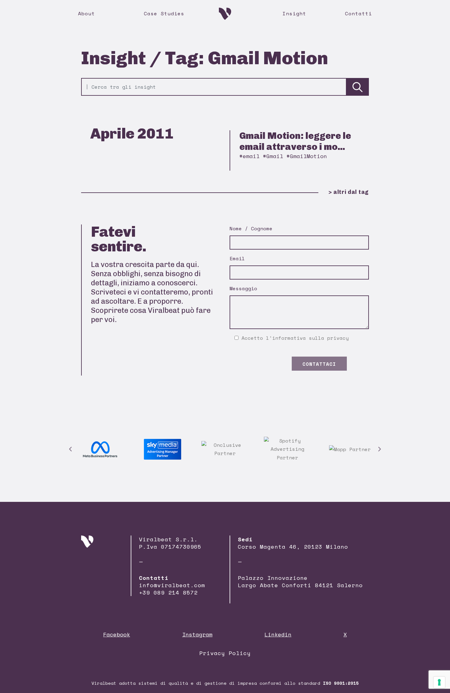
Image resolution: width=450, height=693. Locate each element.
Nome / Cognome (251, 228)
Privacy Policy (225, 653)
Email (237, 258)
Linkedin (277, 634)
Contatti (358, 13)
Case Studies (164, 13)
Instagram (197, 634)
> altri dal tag (348, 192)
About (86, 13)
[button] (70, 449)
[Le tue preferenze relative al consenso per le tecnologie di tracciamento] (439, 682)
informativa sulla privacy (310, 338)
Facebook (116, 634)
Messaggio (243, 288)
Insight (294, 13)
